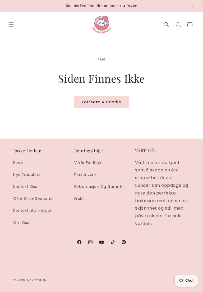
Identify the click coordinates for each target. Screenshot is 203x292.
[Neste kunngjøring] (193, 6)
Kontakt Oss (25, 186)
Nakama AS (36, 280)
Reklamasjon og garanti (98, 186)
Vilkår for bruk (88, 162)
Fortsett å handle (101, 102)
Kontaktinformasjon (33, 210)
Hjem (18, 162)
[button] (11, 24)
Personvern (85, 174)
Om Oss (21, 222)
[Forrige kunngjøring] (10, 6)
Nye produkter (27, 174)
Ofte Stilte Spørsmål (33, 198)
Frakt (79, 198)
